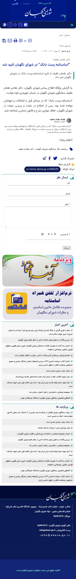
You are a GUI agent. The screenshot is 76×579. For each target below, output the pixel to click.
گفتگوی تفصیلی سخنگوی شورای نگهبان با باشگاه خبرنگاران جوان (45, 398)
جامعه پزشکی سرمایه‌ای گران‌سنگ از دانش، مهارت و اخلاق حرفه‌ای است (42, 355)
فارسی (15, 4)
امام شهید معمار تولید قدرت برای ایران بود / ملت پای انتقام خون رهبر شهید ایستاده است (39, 384)
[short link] (42, 169)
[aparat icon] (15, 25)
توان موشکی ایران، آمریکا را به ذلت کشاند (54, 427)
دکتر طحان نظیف (26, 149)
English (26, 3)
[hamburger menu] (72, 24)
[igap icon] (25, 25)
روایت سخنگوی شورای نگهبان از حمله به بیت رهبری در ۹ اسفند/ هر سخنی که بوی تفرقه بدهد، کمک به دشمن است (39, 414)
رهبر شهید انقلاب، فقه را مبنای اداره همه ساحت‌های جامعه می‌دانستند (43, 376)
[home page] (55, 10)
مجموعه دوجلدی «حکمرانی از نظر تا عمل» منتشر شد (49, 392)
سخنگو (67, 35)
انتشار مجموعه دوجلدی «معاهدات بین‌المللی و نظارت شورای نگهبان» (43, 433)
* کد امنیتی (65, 234)
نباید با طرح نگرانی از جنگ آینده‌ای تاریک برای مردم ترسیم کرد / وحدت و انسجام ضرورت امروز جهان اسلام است (40, 332)
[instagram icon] (10, 25)
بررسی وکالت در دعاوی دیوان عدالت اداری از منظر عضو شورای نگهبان (44, 339)
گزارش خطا (64, 164)
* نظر (67, 204)
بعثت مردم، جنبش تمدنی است (58, 370)
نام (69, 183)
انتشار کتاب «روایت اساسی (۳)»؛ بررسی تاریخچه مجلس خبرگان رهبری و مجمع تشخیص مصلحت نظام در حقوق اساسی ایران (40, 363)
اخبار (61, 35)
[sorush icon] (4, 25)
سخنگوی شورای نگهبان (46, 149)
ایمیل (67, 193)
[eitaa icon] (20, 25)
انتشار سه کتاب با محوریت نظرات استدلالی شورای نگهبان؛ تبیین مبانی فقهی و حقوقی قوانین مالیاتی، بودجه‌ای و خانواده (38, 347)
